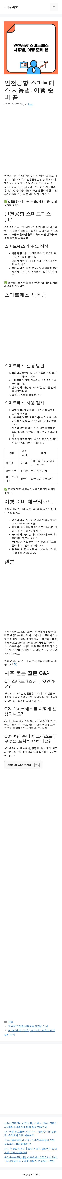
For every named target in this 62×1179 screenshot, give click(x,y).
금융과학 (11, 7)
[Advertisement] (31, 142)
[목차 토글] (35, 765)
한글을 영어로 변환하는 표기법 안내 (28, 1026)
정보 (10, 1021)
